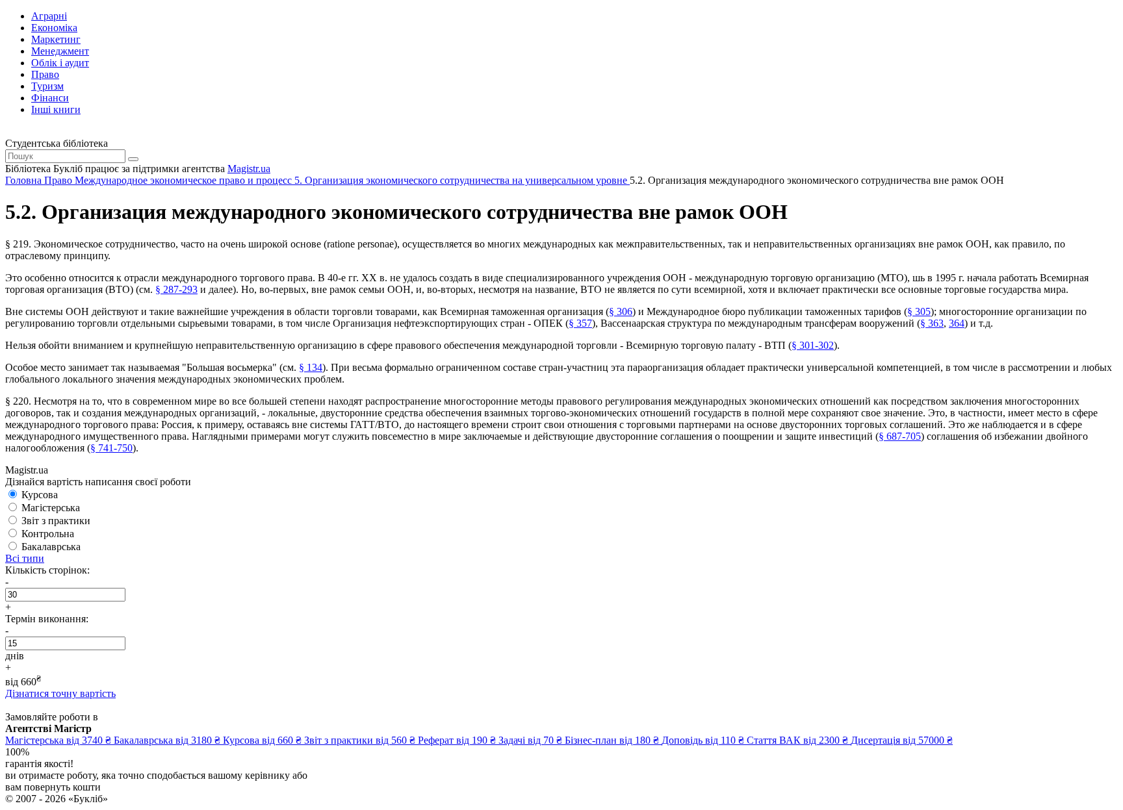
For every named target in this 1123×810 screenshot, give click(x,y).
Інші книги (56, 109)
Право (45, 74)
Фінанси (50, 97)
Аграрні (49, 15)
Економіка (54, 27)
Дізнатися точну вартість (60, 693)
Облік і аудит (60, 62)
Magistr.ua (248, 168)
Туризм (47, 86)
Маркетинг (56, 39)
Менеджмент (60, 51)
